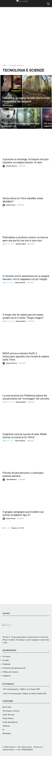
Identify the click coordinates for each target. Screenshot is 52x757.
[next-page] (10, 528)
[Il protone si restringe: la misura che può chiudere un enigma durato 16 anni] (26, 144)
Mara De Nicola (20, 282)
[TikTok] (17, 620)
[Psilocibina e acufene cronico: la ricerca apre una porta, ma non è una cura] (26, 222)
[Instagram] (11, 620)
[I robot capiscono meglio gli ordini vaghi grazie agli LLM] (21, 118)
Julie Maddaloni (11, 479)
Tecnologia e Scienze (10, 120)
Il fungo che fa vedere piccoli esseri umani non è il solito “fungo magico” (23, 316)
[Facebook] (5, 620)
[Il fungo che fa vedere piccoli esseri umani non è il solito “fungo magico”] (26, 300)
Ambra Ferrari (10, 205)
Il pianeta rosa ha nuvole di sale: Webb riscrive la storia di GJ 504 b (25, 436)
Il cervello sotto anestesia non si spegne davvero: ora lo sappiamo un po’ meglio (26, 278)
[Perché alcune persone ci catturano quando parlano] (26, 458)
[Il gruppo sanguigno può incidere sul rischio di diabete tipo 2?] (26, 497)
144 (8, 528)
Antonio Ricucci (11, 166)
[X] (23, 620)
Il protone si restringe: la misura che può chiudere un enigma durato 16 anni (26, 161)
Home (5, 65)
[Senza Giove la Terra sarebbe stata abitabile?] (26, 183)
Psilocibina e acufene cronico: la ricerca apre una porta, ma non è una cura (25, 239)
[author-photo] (4, 166)
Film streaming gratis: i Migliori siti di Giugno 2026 (21, 689)
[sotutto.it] (26, 629)
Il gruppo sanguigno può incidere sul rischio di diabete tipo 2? (23, 513)
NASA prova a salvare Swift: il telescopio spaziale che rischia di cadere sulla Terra (26, 356)
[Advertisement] (26, 34)
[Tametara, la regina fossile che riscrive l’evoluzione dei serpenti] (26, 91)
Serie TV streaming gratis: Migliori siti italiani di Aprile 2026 (24, 693)
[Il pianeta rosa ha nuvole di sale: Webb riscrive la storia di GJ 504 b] (26, 419)
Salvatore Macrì (21, 244)
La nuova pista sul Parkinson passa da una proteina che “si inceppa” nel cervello (26, 397)
